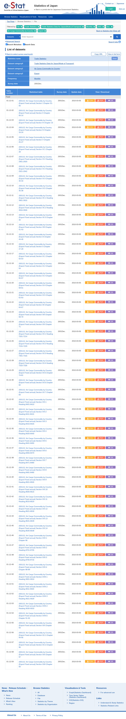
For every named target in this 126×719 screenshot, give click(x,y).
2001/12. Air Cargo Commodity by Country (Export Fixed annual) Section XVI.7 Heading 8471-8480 (35, 460)
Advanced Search (13, 41)
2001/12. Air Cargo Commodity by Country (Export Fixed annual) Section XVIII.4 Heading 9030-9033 (35, 606)
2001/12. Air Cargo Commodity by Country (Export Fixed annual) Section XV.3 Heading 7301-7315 (36, 353)
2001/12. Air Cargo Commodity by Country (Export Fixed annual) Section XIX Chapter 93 (35, 625)
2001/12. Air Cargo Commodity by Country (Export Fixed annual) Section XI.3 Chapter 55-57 (35, 275)
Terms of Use (41, 715)
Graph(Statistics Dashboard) (80, 692)
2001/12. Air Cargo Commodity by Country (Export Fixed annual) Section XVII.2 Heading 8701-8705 (35, 547)
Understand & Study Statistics (112, 703)
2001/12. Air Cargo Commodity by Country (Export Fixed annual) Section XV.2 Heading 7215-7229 (36, 343)
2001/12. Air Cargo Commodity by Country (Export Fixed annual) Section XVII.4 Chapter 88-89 (35, 567)
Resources (42, 17)
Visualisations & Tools (28, 17)
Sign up (122, 9)
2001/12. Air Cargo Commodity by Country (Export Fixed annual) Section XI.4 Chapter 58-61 (35, 285)
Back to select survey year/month (19, 54)
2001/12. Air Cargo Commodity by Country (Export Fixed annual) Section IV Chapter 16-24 (35, 130)
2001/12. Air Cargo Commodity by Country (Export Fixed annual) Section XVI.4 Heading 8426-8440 (35, 431)
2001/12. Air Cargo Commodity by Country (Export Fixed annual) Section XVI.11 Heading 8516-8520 (35, 499)
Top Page (10, 21)
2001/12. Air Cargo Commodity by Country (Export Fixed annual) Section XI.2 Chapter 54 (35, 266)
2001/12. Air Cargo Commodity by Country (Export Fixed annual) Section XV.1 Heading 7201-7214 (36, 334)
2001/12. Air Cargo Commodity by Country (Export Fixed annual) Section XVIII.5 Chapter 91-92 (35, 615)
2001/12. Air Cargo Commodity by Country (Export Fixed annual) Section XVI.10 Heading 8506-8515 (35, 489)
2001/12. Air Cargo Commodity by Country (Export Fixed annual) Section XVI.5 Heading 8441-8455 (35, 440)
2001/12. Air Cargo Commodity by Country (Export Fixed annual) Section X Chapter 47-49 (35, 246)
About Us (26, 715)
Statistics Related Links (109, 706)
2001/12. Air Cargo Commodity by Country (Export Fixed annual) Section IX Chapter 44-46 (35, 236)
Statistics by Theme (45, 701)
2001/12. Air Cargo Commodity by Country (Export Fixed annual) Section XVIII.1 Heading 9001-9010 (35, 576)
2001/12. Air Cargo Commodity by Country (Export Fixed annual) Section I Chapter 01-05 (36, 103)
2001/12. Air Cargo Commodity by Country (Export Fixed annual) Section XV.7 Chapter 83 (36, 392)
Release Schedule (13, 698)
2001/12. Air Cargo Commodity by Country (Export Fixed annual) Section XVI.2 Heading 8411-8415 (35, 411)
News (8, 695)
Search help (113, 42)
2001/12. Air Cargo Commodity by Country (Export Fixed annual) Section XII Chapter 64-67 (35, 304)
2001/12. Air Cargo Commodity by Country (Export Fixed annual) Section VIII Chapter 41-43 (35, 227)
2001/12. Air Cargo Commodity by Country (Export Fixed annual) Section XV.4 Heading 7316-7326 (36, 363)
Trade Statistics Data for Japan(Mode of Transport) (54, 63)
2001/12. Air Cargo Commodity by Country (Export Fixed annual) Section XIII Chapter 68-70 (35, 314)
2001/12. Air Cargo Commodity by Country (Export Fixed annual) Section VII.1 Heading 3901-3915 (36, 198)
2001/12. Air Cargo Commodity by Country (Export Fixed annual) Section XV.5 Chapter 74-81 (36, 372)
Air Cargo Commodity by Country (47, 69)
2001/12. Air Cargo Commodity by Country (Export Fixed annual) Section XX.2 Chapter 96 (36, 644)
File (39, 698)
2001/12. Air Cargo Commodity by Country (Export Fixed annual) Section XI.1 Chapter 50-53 (35, 256)
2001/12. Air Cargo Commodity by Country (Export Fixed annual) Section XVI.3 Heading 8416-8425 (35, 421)
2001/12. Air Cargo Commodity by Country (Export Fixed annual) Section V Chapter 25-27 (35, 139)
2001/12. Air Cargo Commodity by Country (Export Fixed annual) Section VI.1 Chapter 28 (35, 149)
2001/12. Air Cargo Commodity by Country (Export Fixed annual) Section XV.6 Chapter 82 (36, 382)
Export (36, 73)
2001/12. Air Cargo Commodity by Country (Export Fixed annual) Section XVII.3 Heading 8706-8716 (35, 557)
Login (110, 9)
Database (41, 695)
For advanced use (108, 692)
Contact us (109, 3)
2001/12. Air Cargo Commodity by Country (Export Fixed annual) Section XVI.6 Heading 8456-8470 (35, 450)
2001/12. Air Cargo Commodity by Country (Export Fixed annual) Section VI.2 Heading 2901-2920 (35, 159)
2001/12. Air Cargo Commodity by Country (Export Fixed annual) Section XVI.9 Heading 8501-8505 (35, 479)
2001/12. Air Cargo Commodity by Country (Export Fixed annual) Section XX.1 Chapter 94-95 (36, 635)
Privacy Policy (57, 715)
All (38, 692)
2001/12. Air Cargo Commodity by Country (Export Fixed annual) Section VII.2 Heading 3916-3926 (36, 207)
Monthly (37, 79)
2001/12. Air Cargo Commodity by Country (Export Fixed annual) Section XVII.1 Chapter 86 (35, 538)
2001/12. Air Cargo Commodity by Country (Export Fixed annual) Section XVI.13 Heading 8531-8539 (35, 518)
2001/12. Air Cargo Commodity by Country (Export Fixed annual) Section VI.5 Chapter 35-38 (35, 188)
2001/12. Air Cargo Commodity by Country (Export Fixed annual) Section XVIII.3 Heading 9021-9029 (35, 596)
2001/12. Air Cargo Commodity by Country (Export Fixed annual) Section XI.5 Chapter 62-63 (35, 295)
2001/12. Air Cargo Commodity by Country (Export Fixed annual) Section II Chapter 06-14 (35, 112)
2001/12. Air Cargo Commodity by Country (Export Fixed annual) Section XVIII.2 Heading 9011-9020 (35, 586)
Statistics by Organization (47, 704)
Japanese (120, 3)
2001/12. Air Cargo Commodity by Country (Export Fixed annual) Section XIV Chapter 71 (35, 324)
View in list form (114, 54)
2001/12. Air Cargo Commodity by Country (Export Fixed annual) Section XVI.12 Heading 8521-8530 (35, 508)
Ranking (9, 704)
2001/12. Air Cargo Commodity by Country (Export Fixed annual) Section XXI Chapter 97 (35, 654)
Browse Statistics (11, 17)
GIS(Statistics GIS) (76, 700)
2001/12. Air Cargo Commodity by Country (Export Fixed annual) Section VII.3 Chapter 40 (36, 217)
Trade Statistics (40, 59)
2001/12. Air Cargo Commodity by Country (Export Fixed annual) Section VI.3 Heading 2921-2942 (35, 168)
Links (51, 17)
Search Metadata (14, 44)
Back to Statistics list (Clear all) (108, 31)
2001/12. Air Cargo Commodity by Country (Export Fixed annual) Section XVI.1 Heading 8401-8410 (35, 402)
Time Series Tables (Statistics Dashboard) (77, 696)
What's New (10, 701)
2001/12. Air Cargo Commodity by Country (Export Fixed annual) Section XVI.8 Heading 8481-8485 (35, 470)
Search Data (30, 44)
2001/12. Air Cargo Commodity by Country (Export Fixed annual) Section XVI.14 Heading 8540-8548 (35, 528)
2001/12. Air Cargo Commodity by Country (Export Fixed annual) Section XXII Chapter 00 (35, 664)
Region (72, 703)
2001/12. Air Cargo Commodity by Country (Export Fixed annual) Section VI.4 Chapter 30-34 (35, 178)
